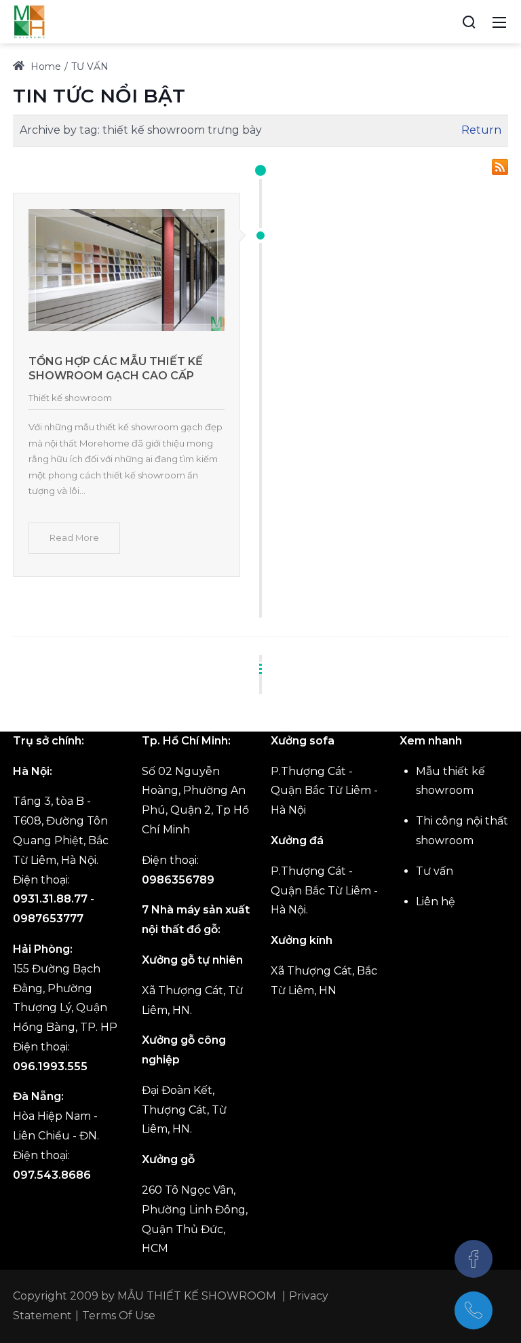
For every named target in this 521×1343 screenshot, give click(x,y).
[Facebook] (474, 1259)
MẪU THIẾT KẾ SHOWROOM (196, 1295)
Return (481, 130)
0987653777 (48, 918)
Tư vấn (434, 871)
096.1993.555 (50, 1066)
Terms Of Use (118, 1315)
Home (44, 66)
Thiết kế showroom (70, 397)
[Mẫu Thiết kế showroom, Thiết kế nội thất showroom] (29, 21)
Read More (74, 537)
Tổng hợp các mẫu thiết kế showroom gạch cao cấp (115, 368)
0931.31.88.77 (50, 898)
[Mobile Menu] (499, 21)
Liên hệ (435, 901)
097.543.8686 (52, 1175)
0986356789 (178, 879)
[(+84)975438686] (474, 1310)
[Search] (469, 21)
